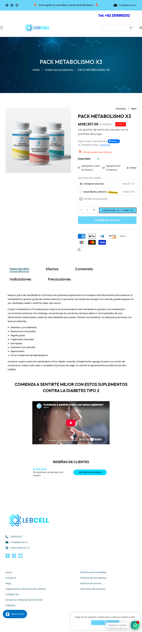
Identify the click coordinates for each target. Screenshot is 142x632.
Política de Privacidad (93, 572)
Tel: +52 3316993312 (114, 15)
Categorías (12, 594)
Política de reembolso (93, 577)
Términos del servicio (93, 589)
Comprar (11, 577)
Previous (121, 108)
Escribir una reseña (90, 472)
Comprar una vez (93, 183)
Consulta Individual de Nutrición (24, 599)
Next (133, 108)
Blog (8, 583)
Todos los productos (59, 70)
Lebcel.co (20, 627)
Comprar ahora (107, 220)
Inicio (36, 70)
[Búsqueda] (131, 27)
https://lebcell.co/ (20, 547)
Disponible (84, 158)
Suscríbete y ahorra (100, 192)
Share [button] (133, 167)
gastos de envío (94, 129)
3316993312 (16, 536)
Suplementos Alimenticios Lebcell (26, 589)
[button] (1, 27)
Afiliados (11, 605)
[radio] (81, 184)
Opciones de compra (89, 177)
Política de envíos (90, 583)
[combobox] (118, 27)
